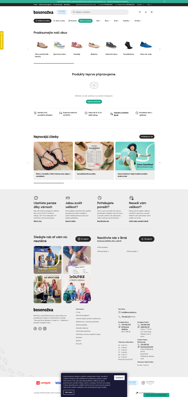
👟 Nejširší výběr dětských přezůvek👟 (117, 1)
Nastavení (69, 392)
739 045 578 (130, 4)
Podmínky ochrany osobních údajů (88, 334)
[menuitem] (42, 21)
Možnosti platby (81, 325)
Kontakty (67, 4)
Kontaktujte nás (103, 221)
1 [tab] (54, 63)
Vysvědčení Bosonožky (86, 174)
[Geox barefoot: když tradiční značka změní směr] (135, 156)
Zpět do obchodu (94, 101)
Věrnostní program (45, 4)
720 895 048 (145, 324)
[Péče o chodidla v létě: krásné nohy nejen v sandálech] (53, 156)
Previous (28, 49)
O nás (35, 4)
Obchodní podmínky (83, 331)
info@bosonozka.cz (128, 312)
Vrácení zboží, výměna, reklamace (88, 318)
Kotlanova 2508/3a (125, 328)
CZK (148, 4)
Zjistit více (38, 221)
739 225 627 (108, 4)
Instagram (85, 239)
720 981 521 (145, 344)
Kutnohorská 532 (147, 347)
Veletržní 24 (145, 327)
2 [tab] (94, 63)
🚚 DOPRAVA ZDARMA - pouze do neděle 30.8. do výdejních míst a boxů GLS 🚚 (81, 1)
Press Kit (79, 344)
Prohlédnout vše (147, 137)
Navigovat (148, 239)
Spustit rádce (70, 221)
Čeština (139, 4)
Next (160, 49)
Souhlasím (119, 378)
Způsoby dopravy (82, 328)
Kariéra (78, 341)
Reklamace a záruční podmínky (87, 322)
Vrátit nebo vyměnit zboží (138, 221)
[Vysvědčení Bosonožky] (94, 156)
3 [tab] (134, 63)
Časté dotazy (57, 4)
